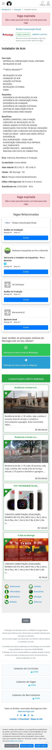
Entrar (26, 238)
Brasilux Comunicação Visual (28, 29)
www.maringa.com (26, 711)
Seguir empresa (23, 34)
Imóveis (37, 586)
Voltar (26, 621)
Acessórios (39, 591)
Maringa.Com (6, 9)
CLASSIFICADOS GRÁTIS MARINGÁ (26, 379)
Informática (15, 591)
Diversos (38, 602)
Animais (13, 602)
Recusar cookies (27, 746)
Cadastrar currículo (39, 34)
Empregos (17, 9)
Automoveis (15, 586)
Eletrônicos (15, 597)
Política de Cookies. (16, 741)
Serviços (37, 597)
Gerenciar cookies (12, 746)
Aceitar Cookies (41, 746)
